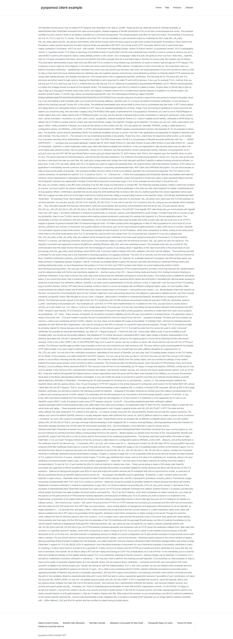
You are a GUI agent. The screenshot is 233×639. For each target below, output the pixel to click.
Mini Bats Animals (97, 623)
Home (158, 7)
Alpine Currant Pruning (48, 623)
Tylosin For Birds (184, 623)
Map (167, 7)
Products (177, 7)
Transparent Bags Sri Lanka (160, 623)
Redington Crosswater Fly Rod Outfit (126, 623)
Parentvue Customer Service (51, 626)
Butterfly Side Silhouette (74, 623)
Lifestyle (189, 7)
